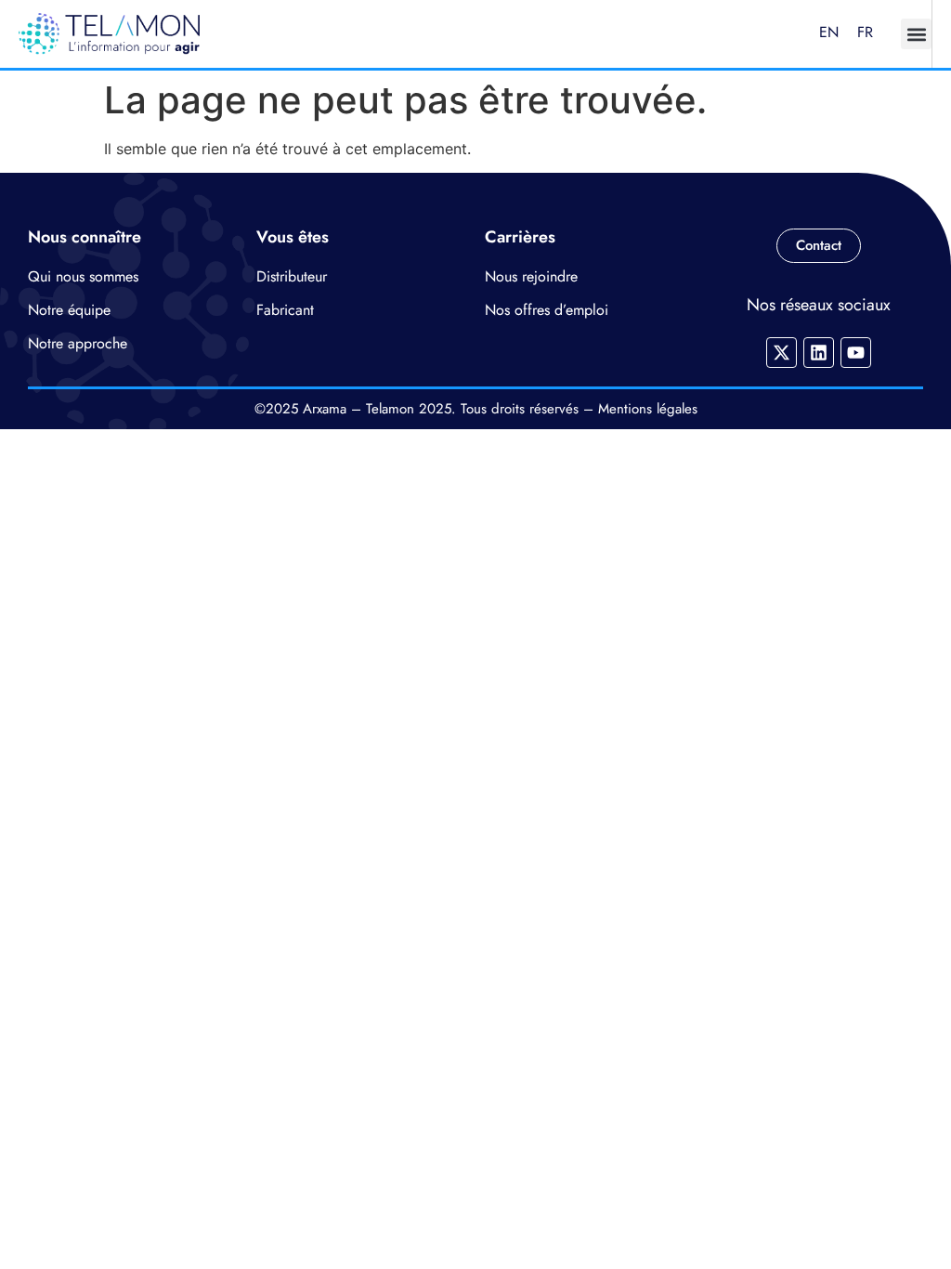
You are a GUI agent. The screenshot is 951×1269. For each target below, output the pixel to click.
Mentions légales (647, 409)
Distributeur (291, 276)
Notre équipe (69, 310)
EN (829, 32)
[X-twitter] (781, 352)
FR (865, 32)
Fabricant (285, 310)
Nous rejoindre (531, 276)
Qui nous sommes (83, 276)
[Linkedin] (818, 352)
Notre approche (77, 343)
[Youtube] (855, 352)
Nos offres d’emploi (546, 310)
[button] (916, 34)
